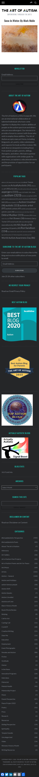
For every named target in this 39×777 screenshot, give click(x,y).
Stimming (18, 235)
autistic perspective (28, 209)
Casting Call (6, 623)
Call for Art (6, 618)
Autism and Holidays (9, 580)
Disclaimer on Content (18, 522)
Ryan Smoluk (11, 231)
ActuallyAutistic (21, 185)
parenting (7, 228)
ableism (5, 182)
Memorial (5, 682)
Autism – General (8, 576)
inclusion (28, 215)
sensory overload (29, 231)
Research (5, 716)
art (7, 189)
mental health (15, 222)
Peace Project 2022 (9, 703)
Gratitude (5, 661)
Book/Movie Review (9, 610)
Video (4, 741)
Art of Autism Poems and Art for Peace (15, 563)
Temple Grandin (7, 733)
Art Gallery (5, 555)
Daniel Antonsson (21, 212)
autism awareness (25, 199)
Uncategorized (7, 737)
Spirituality (5, 729)
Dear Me (30, 212)
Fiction (4, 657)
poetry (16, 228)
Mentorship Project (9, 690)
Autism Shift (6, 589)
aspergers (10, 191)
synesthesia (26, 234)
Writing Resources (8, 750)
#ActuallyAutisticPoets (10, 542)
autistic (12, 205)
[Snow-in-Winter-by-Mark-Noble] (19, 51)
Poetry (4, 707)
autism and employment (10, 199)
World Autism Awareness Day (18, 237)
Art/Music (5, 567)
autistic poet (8, 212)
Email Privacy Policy (17, 291)
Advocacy (5, 550)
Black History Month (9, 606)
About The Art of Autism (10, 546)
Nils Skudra (24, 225)
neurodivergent (27, 222)
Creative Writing (8, 631)
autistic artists (13, 209)
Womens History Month (10, 746)
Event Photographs (8, 648)
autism (12, 195)
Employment (6, 644)
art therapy (33, 189)
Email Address (7, 74)
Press (4, 712)
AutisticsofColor (8, 601)
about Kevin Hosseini (16, 182)
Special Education (8, 234)
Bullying (4, 614)
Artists (4, 572)
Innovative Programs (9, 674)
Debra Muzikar (12, 214)
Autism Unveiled (7, 597)
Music (4, 695)
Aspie (21, 192)
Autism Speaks (13, 202)
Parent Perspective (8, 699)
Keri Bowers (17, 218)
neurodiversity (9, 225)
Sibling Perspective (8, 724)
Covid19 (5, 627)
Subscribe (19, 270)
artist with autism (23, 189)
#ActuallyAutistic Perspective (12, 538)
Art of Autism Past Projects (11, 559)
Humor (4, 665)
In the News (6, 669)
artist (13, 189)
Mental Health (7, 686)
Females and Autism (9, 652)
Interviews (5, 678)
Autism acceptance (29, 196)
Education (5, 640)
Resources (5, 720)
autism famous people (9, 585)
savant (19, 231)
